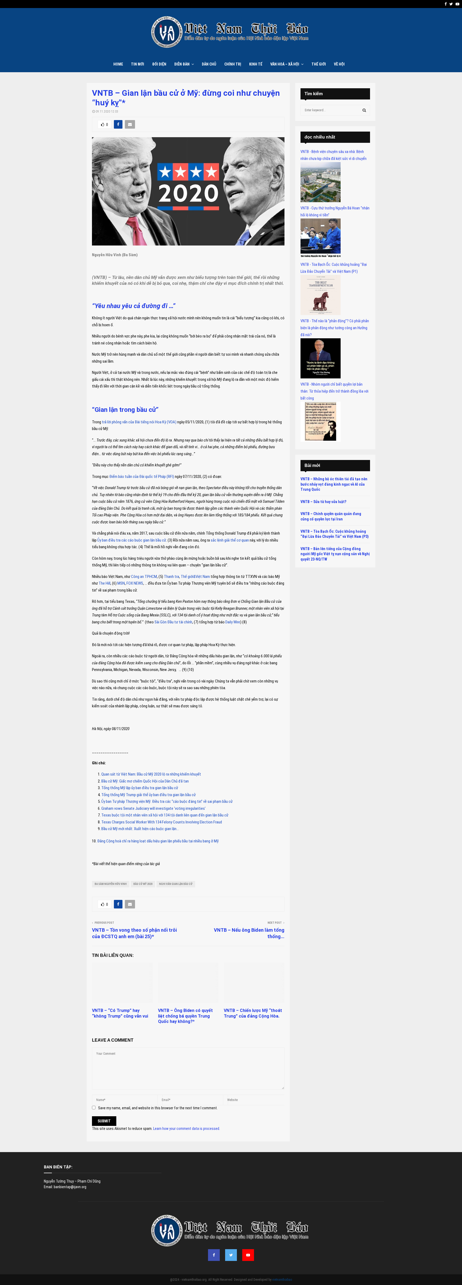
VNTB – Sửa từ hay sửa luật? (323, 502)
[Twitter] (231, 1255)
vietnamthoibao (282, 1280)
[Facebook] (214, 1255)
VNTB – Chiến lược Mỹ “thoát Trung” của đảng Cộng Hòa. (253, 1013)
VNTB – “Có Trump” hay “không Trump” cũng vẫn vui (120, 1013)
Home (118, 64)
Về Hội (339, 64)
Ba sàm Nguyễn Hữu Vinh (111, 884)
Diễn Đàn (182, 64)
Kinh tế (255, 64)
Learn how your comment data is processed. (186, 1128)
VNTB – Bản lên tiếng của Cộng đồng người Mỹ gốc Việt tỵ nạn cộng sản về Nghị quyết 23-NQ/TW (335, 554)
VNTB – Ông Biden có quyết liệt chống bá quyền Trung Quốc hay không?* (185, 1016)
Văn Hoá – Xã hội (284, 64)
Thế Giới (318, 64)
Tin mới (137, 64)
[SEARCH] (364, 110)
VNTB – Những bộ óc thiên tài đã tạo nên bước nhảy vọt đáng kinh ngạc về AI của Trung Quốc (334, 484)
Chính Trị (232, 64)
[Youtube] (248, 1255)
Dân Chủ (209, 64)
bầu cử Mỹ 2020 (142, 884)
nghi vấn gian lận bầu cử (175, 884)
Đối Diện (159, 64)
